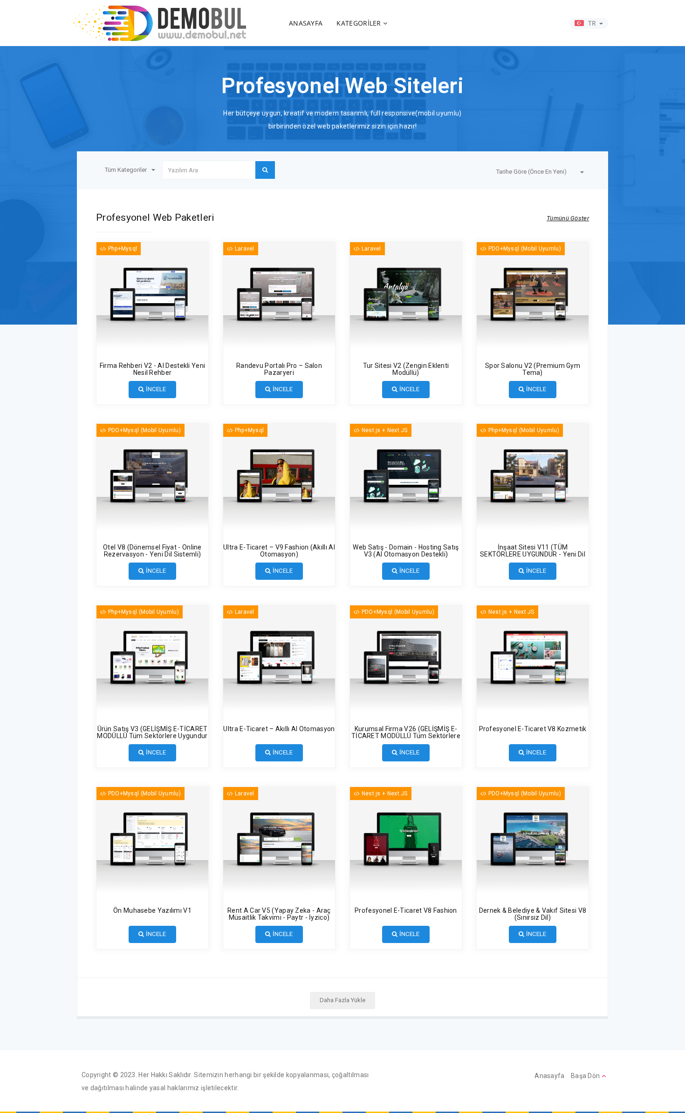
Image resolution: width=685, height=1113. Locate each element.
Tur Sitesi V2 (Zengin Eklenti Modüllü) (406, 369)
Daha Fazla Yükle (342, 1000)
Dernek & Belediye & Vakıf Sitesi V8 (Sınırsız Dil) (533, 914)
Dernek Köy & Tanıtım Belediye (525, 884)
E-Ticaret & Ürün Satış (259, 521)
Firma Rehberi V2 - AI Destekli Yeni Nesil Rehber (153, 369)
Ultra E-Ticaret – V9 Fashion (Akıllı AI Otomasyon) (279, 550)
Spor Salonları (502, 339)
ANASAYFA (305, 23)
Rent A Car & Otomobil (260, 884)
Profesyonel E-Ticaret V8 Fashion (406, 910)
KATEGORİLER (359, 23)
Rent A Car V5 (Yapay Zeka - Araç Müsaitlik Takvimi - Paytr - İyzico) (279, 914)
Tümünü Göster (568, 218)
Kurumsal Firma (124, 339)
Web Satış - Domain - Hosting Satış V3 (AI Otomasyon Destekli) (406, 550)
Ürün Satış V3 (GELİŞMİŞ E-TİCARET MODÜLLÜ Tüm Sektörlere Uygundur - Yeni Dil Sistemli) (152, 736)
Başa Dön (586, 1075)
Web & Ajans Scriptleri (386, 521)
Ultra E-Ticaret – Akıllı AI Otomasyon (279, 729)
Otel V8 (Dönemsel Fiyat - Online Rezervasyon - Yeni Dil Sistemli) (152, 550)
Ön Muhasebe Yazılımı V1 (152, 910)
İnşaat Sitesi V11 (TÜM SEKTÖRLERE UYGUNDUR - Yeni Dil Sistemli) (532, 554)
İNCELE (155, 389)
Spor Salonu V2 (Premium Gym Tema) (532, 369)
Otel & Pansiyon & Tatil (387, 339)
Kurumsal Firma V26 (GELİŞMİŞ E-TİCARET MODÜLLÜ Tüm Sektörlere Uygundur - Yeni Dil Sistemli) (405, 736)
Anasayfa (549, 1075)
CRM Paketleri (122, 884)
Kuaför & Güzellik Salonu (263, 339)
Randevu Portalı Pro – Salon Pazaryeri (279, 369)
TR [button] (592, 23)
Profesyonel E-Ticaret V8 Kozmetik (533, 729)
